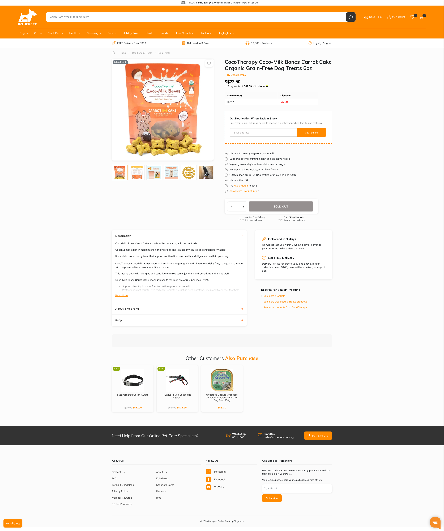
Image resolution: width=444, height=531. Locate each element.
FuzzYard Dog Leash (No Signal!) (177, 396)
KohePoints (162, 478)
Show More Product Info (243, 190)
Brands (164, 33)
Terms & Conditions (123, 484)
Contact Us (118, 471)
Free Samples (184, 33)
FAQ (114, 478)
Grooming (92, 33)
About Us (161, 471)
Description (123, 236)
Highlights (225, 33)
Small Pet (54, 33)
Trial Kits (206, 33)
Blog (158, 497)
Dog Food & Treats (142, 52)
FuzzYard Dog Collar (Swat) (132, 394)
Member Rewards (122, 497)
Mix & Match (241, 185)
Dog (22, 33)
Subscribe (272, 498)
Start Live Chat (320, 435)
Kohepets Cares (165, 484)
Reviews (161, 491)
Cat (36, 33)
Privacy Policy (120, 491)
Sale (110, 33)
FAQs (119, 320)
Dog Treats (164, 52)
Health (73, 33)
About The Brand (127, 308)
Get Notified (311, 132)
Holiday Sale (130, 33)
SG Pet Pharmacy (122, 504)
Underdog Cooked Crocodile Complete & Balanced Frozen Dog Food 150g (222, 397)
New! (149, 33)
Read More (121, 295)
